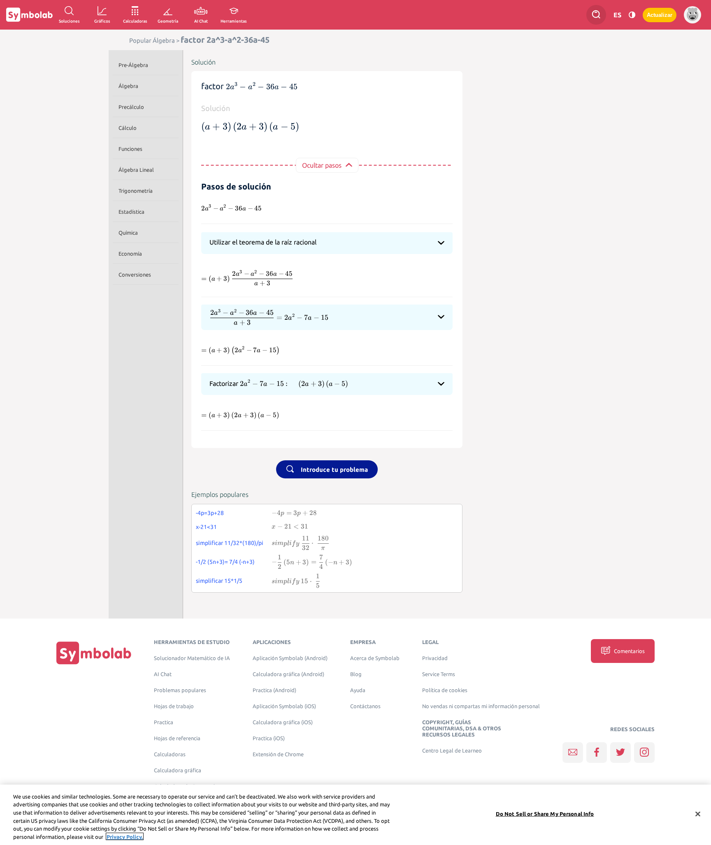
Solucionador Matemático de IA (192, 658)
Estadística (131, 212)
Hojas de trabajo (174, 706)
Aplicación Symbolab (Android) (290, 658)
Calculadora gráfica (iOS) (283, 722)
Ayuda (357, 690)
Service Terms (438, 674)
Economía (130, 253)
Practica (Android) (274, 690)
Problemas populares (180, 690)
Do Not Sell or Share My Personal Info (545, 814)
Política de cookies (444, 690)
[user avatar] (692, 14)
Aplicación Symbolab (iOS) (284, 706)
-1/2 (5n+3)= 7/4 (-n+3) (225, 562)
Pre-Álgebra (133, 65)
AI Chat (163, 674)
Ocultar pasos (322, 165)
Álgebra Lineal (136, 170)
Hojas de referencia (177, 738)
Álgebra (128, 86)
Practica (163, 722)
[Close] (698, 814)
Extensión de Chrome (278, 754)
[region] (355, 815)
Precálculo (131, 107)
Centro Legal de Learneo (452, 751)
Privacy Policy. (125, 836)
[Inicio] (93, 653)
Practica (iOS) (269, 738)
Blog (356, 674)
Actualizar (659, 15)
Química (128, 232)
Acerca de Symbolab (375, 658)
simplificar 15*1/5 (219, 581)
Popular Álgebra (152, 40)
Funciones (130, 149)
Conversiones (134, 274)
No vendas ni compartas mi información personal (481, 706)
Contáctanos (365, 706)
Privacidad (435, 658)
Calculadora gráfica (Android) (288, 674)
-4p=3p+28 (210, 513)
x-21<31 (206, 527)
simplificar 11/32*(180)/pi (229, 543)
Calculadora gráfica (177, 770)
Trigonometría (135, 191)
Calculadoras (170, 754)
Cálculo (127, 128)
